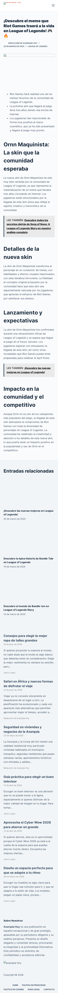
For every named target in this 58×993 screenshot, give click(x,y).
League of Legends (37, 46)
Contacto (49, 989)
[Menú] (53, 5)
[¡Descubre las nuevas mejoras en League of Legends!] (29, 491)
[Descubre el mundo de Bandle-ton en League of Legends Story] (29, 587)
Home (15, 985)
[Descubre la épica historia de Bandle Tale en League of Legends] (29, 539)
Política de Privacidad (34, 985)
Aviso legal (34, 989)
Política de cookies (14, 989)
